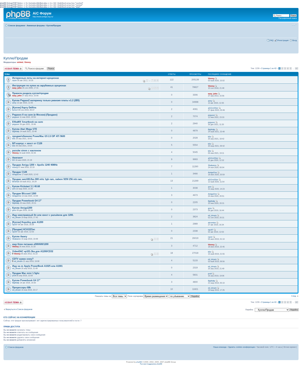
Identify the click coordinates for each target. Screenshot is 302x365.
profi (14, 275)
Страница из (268, 68)
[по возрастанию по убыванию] (184, 296)
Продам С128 (19, 172)
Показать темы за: (103, 296)
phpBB (139, 362)
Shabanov (212, 165)
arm (14, 189)
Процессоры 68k (21, 287)
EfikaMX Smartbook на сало (27, 122)
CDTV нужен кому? (23, 259)
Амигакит (17, 157)
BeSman (15, 181)
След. (293, 296)
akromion (212, 223)
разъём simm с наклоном (26, 150)
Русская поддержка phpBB (151, 364)
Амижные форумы (36, 25)
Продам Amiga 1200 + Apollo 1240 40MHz (35, 165)
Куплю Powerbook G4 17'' (26, 280)
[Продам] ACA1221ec (23, 229)
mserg (15, 167)
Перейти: (249, 310)
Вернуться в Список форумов (19, 309)
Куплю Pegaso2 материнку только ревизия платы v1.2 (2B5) (46, 100)
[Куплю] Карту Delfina (24, 107)
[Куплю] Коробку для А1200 (27, 222)
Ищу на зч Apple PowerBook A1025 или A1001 (37, 266)
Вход (294, 40)
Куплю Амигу (19, 236)
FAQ (272, 40)
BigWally (15, 131)
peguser (15, 117)
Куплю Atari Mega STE (24, 129)
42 (297, 68)
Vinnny (27, 62)
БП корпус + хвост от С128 (27, 143)
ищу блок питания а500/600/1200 (30, 244)
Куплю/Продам (53, 25)
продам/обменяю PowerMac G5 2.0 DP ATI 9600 (38, 136)
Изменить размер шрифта (294, 24)
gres (14, 210)
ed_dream (16, 217)
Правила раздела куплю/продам (30, 93)
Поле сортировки (135, 296)
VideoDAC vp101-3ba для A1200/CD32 (32, 251)
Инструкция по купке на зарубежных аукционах (39, 85)
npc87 (14, 224)
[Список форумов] (18, 14)
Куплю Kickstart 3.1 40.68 (26, 186)
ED (13, 160)
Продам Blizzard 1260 (24, 193)
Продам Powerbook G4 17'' (27, 200)
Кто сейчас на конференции (19, 317)
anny (14, 103)
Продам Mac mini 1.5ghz (25, 273)
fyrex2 (15, 110)
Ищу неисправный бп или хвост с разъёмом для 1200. (43, 215)
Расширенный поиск (288, 18)
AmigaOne (16, 174)
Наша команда (219, 347)
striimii (20, 62)
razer (14, 80)
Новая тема (8, 67)
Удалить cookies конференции (241, 347)
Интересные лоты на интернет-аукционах (35, 78)
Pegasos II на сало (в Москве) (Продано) (34, 114)
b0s (13, 139)
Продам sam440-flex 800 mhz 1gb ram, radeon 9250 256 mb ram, (47, 179)
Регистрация (283, 40)
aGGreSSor (213, 108)
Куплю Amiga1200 (22, 208)
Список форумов (16, 25)
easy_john (17, 88)
